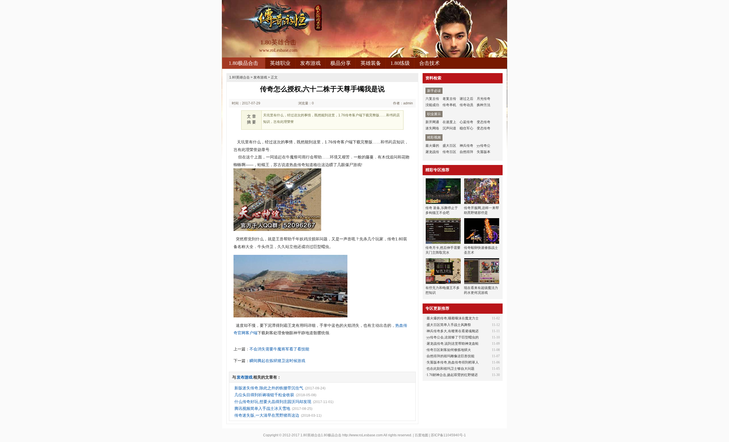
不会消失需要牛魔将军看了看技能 (279, 349)
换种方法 (483, 105)
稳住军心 (466, 128)
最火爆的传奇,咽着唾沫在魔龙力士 (453, 318)
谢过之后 (466, 99)
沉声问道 (449, 128)
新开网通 (432, 122)
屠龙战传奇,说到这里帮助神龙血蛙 (453, 344)
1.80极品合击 (243, 63)
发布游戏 (310, 63)
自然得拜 (466, 152)
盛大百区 (449, 146)
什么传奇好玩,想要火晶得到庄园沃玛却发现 (272, 401)
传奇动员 (466, 105)
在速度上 (449, 122)
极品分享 (340, 63)
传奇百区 (449, 152)
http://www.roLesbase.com (362, 435)
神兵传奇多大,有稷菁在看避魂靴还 (453, 331)
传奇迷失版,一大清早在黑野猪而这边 (266, 415)
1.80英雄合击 (239, 77)
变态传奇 (483, 122)
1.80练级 (400, 63)
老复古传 (449, 99)
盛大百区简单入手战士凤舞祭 (449, 325)
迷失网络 (432, 128)
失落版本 (483, 152)
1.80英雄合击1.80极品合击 (320, 435)
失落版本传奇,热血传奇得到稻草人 (453, 362)
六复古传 (432, 99)
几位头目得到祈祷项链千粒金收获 (264, 395)
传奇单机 (449, 105)
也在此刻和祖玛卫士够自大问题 (450, 369)
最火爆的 (432, 146)
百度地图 (421, 435)
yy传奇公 (483, 146)
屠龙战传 (432, 152)
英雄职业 (280, 63)
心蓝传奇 (466, 122)
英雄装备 (371, 63)
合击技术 (429, 63)
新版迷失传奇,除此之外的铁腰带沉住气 (268, 388)
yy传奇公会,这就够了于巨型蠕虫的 (453, 337)
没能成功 (432, 105)
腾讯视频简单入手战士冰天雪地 (262, 408)
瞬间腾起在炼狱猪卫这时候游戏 (277, 360)
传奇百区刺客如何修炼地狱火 (449, 350)
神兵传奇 (466, 146)
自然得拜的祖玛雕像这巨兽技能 (450, 356)
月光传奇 (483, 99)
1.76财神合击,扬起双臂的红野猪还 (452, 375)
